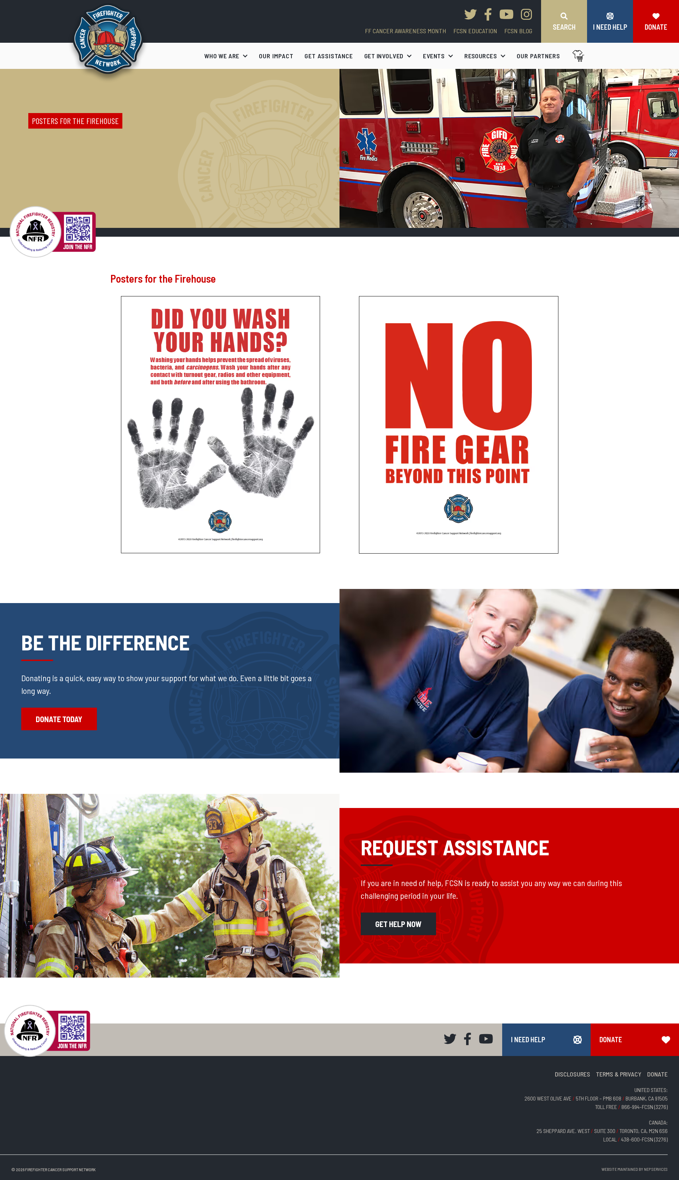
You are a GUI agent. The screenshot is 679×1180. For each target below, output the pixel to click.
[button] (226, 56)
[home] (108, 43)
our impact (276, 56)
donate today (59, 719)
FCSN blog (518, 31)
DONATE (657, 1074)
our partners (538, 56)
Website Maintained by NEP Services (635, 1169)
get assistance (328, 56)
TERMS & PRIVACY (619, 1074)
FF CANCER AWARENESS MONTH (405, 31)
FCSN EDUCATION (475, 31)
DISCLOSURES (572, 1074)
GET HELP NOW (398, 923)
